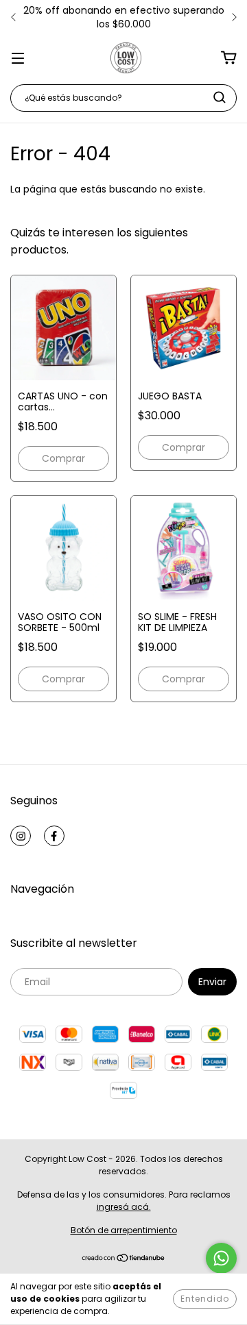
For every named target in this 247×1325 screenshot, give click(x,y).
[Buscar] (220, 97)
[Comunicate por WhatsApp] (221, 1258)
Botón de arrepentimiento (124, 1230)
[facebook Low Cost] (54, 836)
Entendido (204, 1298)
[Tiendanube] (124, 1259)
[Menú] (18, 57)
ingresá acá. (124, 1207)
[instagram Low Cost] (20, 836)
